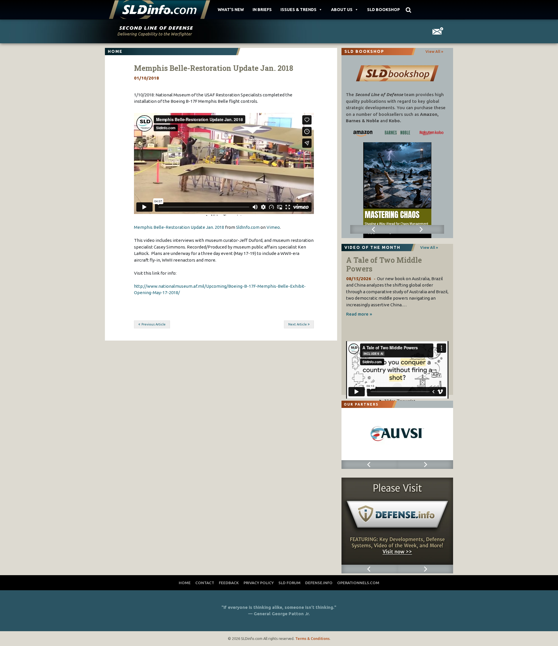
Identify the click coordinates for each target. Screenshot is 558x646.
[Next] (420, 229)
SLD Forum (289, 582)
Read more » (359, 314)
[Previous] (373, 229)
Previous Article (154, 324)
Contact (204, 582)
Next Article (297, 324)
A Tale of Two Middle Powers (384, 264)
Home (185, 582)
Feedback (229, 582)
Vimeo (273, 227)
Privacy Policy (259, 582)
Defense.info (318, 582)
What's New (231, 9)
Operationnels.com (358, 582)
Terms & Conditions (312, 638)
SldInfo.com (248, 227)
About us (342, 9)
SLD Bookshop (383, 9)
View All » (434, 51)
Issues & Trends (298, 9)
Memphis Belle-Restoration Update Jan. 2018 (179, 227)
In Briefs (262, 9)
